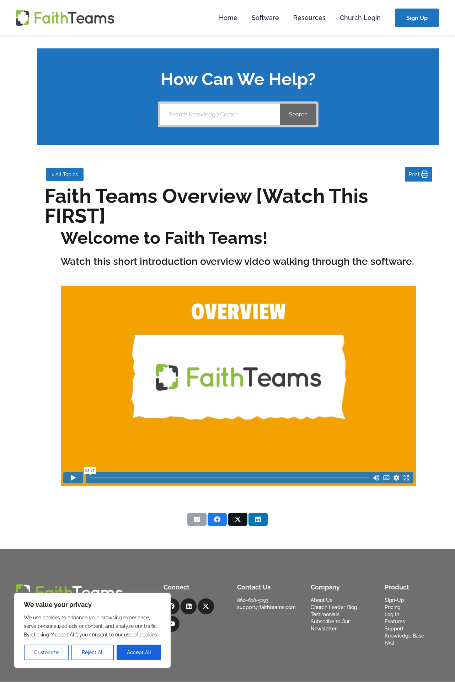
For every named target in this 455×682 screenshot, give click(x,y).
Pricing (393, 607)
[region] (92, 630)
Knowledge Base (404, 636)
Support (394, 628)
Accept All (139, 652)
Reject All (93, 652)
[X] (206, 606)
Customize (46, 652)
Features (395, 621)
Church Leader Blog (334, 607)
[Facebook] (172, 606)
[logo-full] (65, 18)
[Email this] (197, 519)
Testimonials (325, 614)
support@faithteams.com (266, 607)
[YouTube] (172, 624)
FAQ (389, 643)
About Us (321, 600)
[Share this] (217, 519)
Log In (392, 614)
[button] (283, 18)
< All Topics (65, 174)
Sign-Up (394, 600)
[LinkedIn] (189, 606)
